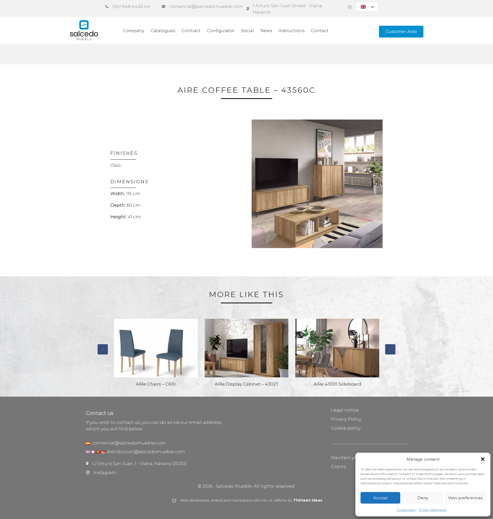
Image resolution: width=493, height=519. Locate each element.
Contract (191, 30)
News (266, 30)
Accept (380, 497)
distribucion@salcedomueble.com (146, 451)
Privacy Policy (346, 419)
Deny (423, 497)
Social (247, 30)
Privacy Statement (432, 510)
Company (133, 30)
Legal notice (345, 410)
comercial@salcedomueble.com (128, 442)
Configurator (221, 30)
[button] (482, 459)
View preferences (465, 497)
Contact (319, 30)
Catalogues (162, 30)
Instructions (291, 30)
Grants (338, 466)
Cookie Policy (406, 510)
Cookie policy (346, 428)
